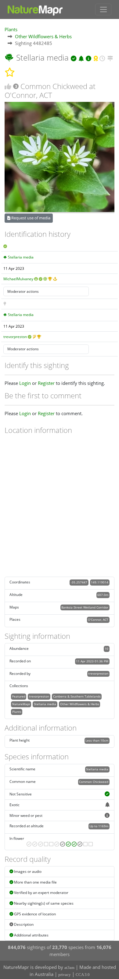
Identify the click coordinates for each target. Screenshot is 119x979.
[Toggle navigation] (103, 9)
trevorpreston (15, 336)
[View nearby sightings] (110, 57)
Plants (11, 29)
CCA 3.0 (83, 974)
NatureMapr (21, 704)
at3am (69, 967)
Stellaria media (21, 257)
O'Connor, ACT (98, 619)
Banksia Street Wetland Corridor (84, 607)
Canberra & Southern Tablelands (77, 696)
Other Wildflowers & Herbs (43, 36)
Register (46, 383)
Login (25, 383)
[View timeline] (102, 57)
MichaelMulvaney (18, 278)
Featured (18, 696)
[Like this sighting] (8, 86)
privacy (64, 974)
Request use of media (30, 218)
